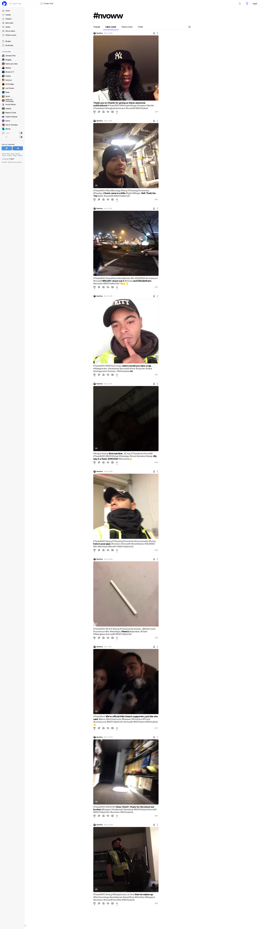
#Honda (128, 281)
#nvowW (130, 108)
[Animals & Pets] (12, 56)
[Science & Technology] (12, 100)
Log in (255, 4)
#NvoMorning (113, 190)
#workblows (123, 278)
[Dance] (12, 121)
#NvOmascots (113, 719)
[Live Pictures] (12, 88)
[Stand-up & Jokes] (12, 64)
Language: (8, 159)
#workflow (111, 278)
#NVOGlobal (112, 456)
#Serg (124, 190)
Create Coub (48, 3)
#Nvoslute (124, 459)
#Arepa (97, 453)
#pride (150, 105)
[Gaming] (12, 76)
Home (7, 11)
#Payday (97, 193)
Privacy (9, 155)
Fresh (140, 27)
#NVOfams (139, 721)
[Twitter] (7, 148)
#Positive (137, 719)
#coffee (117, 899)
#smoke (141, 456)
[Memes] (12, 129)
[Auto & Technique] (12, 125)
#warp (104, 453)
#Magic (136, 193)
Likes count (111, 27)
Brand (18, 154)
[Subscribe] (20, 133)
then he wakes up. (143, 894)
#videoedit (117, 809)
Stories (7, 27)
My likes (8, 41)
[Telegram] (18, 148)
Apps (13, 154)
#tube (149, 368)
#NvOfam (103, 546)
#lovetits (98, 283)
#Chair (144, 631)
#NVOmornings (114, 365)
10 (156, 199)
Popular (8, 15)
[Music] (12, 92)
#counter (140, 368)
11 (156, 287)
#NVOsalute (141, 108)
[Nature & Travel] (12, 113)
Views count (127, 27)
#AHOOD (110, 807)
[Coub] (4, 3)
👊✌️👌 (124, 283)
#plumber (135, 631)
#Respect (127, 719)
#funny (152, 541)
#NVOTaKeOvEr (122, 196)
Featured (8, 19)
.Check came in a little (114, 193)
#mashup (128, 809)
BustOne (100, 33)
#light (129, 193)
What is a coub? (10, 35)
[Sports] (12, 96)
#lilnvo (102, 719)
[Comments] (103, 112)
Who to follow (10, 31)
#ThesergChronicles (138, 190)
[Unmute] (96, 185)
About (4, 154)
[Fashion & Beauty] (12, 117)
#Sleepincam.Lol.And (123, 894)
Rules (15, 155)
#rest (132, 368)
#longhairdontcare (115, 108)
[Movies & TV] (12, 72)
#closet (112, 371)
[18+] (20, 137)
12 (156, 462)
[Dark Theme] (239, 3)
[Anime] (12, 133)
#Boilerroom (148, 629)
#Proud (146, 719)
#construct (152, 278)
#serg (109, 541)
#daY (100, 196)
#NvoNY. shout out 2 (113, 281)
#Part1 (109, 629)
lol (131, 371)
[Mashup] (12, 68)
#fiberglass (99, 634)
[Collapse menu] (25, 925)
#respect (142, 105)
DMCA (20, 155)
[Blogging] (12, 60)
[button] (189, 26)
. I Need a (125, 631)
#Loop (127, 453)
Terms (4, 155)
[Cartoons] (12, 80)
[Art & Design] (12, 84)
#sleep (148, 456)
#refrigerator (100, 371)
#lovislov (116, 543)
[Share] (154, 33)
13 (156, 550)
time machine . (116, 453)
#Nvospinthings (128, 105)
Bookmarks (9, 45)
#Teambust (99, 108)
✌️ (130, 459)
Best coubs (9, 23)
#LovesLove (99, 721)
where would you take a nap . (137, 365)
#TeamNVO (114, 105)
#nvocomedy (141, 541)
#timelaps (124, 456)
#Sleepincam (100, 368)
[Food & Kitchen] (12, 104)
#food (133, 456)
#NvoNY (112, 546)
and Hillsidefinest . (142, 281)
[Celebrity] (12, 108)
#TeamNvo (99, 716)
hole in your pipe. (102, 543)
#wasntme (113, 368)
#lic (132, 278)
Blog (8, 154)
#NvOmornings (101, 897)
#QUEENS (140, 278)
